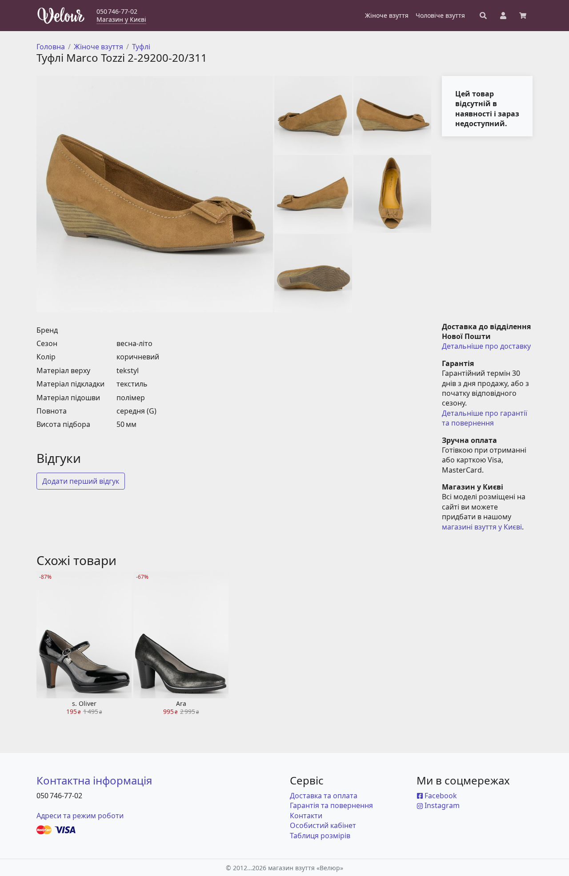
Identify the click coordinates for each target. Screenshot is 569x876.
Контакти (306, 815)
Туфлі (141, 47)
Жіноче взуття (98, 47)
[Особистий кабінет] (503, 15)
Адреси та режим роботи (80, 815)
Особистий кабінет (323, 825)
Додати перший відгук (80, 481)
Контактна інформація (94, 780)
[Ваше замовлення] (523, 15)
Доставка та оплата (323, 795)
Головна (50, 47)
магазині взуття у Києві (482, 527)
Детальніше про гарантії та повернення (485, 418)
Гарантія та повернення (331, 805)
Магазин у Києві (121, 19)
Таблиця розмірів (320, 835)
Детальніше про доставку (486, 346)
